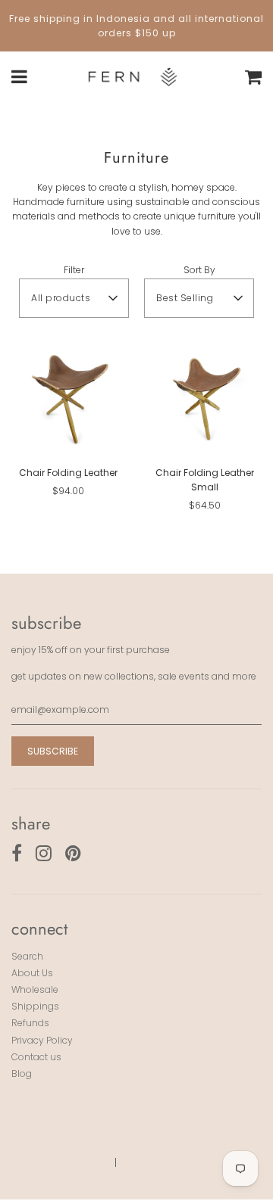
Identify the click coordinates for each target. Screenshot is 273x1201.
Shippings (35, 1006)
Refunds (30, 1022)
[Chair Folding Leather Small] (205, 397)
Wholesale (34, 989)
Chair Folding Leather (68, 472)
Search (27, 956)
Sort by (199, 269)
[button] (74, 298)
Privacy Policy (42, 1040)
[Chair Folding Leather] (68, 397)
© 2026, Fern (73, 1162)
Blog (21, 1073)
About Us (32, 972)
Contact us (36, 1056)
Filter (74, 269)
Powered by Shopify (172, 1162)
